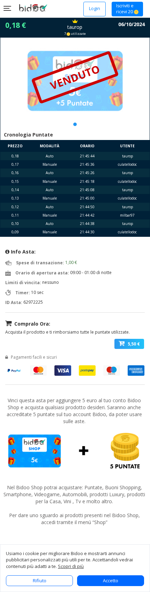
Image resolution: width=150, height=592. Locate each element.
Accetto (110, 580)
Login (94, 8)
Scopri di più (71, 566)
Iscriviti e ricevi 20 (125, 9)
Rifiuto (39, 580)
